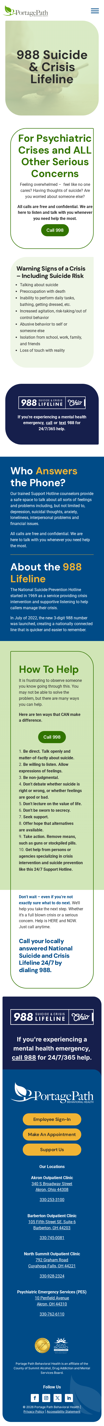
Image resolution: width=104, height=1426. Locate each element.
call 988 (24, 1057)
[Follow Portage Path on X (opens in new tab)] (58, 1398)
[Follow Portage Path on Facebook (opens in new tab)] (35, 1398)
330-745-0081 (52, 1237)
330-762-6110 (52, 1314)
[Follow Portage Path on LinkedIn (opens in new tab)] (69, 1398)
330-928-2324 (52, 1276)
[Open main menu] (95, 11)
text (62, 422)
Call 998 (54, 230)
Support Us (52, 1150)
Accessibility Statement (63, 1411)
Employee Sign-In (52, 1119)
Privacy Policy (33, 1411)
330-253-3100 (52, 1199)
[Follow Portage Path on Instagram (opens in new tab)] (46, 1398)
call (49, 422)
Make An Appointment (52, 1134)
